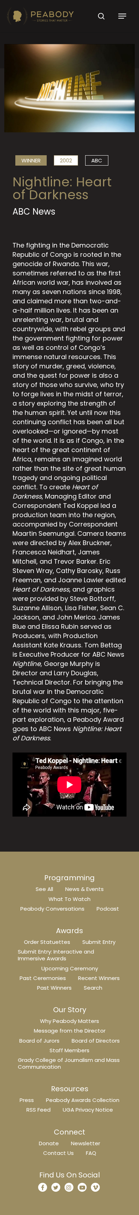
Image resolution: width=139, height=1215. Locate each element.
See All (44, 889)
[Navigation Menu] (122, 16)
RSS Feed (38, 1109)
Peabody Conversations (52, 908)
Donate (49, 1143)
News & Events (84, 889)
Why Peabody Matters (69, 1021)
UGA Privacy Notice (88, 1109)
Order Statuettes (47, 942)
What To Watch (69, 899)
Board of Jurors (39, 1040)
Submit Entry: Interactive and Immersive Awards (56, 955)
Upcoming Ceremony (69, 968)
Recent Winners (99, 978)
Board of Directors (96, 1040)
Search (93, 987)
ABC (96, 160)
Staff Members (69, 1050)
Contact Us (58, 1153)
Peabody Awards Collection (82, 1100)
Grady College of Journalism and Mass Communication (69, 1063)
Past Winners (54, 987)
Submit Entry (98, 942)
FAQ (91, 1153)
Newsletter (85, 1143)
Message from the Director (69, 1030)
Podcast (108, 908)
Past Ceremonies (43, 978)
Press (27, 1100)
